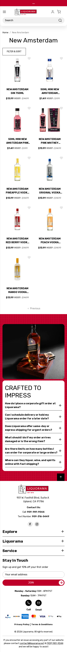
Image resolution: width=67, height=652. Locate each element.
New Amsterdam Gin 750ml (17, 91)
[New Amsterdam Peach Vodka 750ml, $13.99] (50, 219)
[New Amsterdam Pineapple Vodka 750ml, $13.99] (17, 170)
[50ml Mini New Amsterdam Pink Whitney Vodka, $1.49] (17, 120)
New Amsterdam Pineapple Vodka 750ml (17, 191)
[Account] (53, 12)
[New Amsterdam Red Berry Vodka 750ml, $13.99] (17, 219)
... (33, 3)
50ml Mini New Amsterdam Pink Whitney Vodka (17, 141)
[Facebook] (30, 524)
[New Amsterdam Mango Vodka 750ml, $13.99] (17, 269)
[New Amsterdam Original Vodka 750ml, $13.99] (50, 170)
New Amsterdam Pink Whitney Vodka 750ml (50, 141)
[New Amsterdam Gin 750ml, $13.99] (17, 70)
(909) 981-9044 (55, 643)
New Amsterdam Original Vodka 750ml (50, 191)
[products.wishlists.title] (29, 58)
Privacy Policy (21, 624)
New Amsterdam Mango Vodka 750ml (17, 290)
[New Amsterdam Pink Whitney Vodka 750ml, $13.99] (50, 120)
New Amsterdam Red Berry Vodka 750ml (17, 240)
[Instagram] (36, 524)
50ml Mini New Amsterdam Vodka (50, 91)
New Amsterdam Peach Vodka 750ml (50, 240)
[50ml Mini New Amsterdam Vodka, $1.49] (50, 70)
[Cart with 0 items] (61, 12)
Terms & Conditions (42, 624)
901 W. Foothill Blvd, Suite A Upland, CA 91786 (33, 499)
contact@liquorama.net (32, 643)
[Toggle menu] (4, 12)
